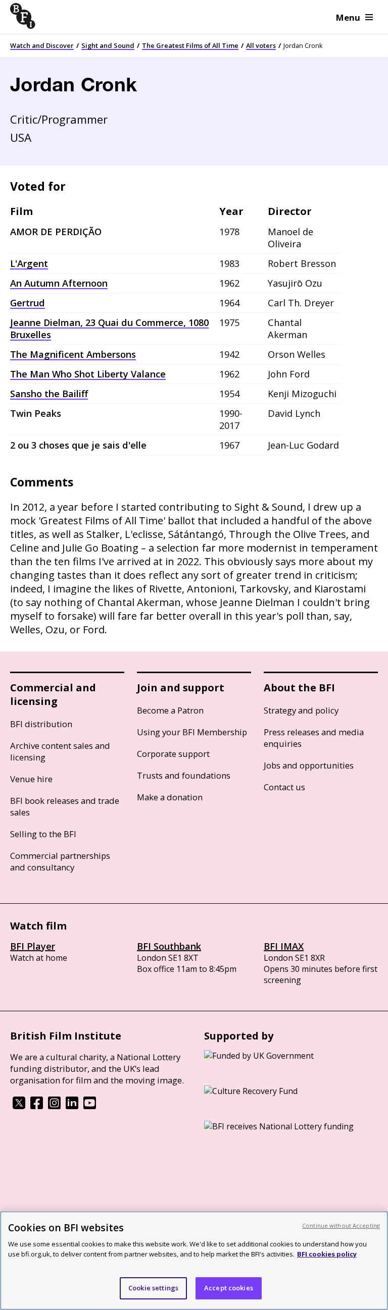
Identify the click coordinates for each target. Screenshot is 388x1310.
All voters (261, 45)
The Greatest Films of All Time (190, 45)
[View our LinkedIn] (72, 1106)
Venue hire (31, 779)
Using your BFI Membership (192, 732)
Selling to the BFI (43, 834)
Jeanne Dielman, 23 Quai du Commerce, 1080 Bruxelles (109, 328)
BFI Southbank (169, 946)
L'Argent (29, 263)
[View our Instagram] (54, 1106)
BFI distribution (41, 724)
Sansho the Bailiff (49, 394)
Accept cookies (228, 1287)
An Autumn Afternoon (59, 283)
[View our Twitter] (19, 1106)
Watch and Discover (42, 45)
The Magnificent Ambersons (73, 354)
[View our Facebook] (36, 1106)
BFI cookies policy (327, 1254)
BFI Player (32, 946)
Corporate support (173, 753)
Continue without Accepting (341, 1225)
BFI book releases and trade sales (64, 806)
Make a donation (170, 797)
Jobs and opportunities (309, 765)
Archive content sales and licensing (60, 751)
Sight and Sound (107, 45)
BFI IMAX (284, 946)
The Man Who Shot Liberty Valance (88, 374)
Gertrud (27, 303)
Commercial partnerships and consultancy (60, 861)
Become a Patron (170, 710)
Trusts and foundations (183, 775)
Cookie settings (153, 1287)
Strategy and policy (301, 710)
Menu (348, 17)
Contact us (284, 787)
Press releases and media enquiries (314, 737)
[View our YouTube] (90, 1106)
